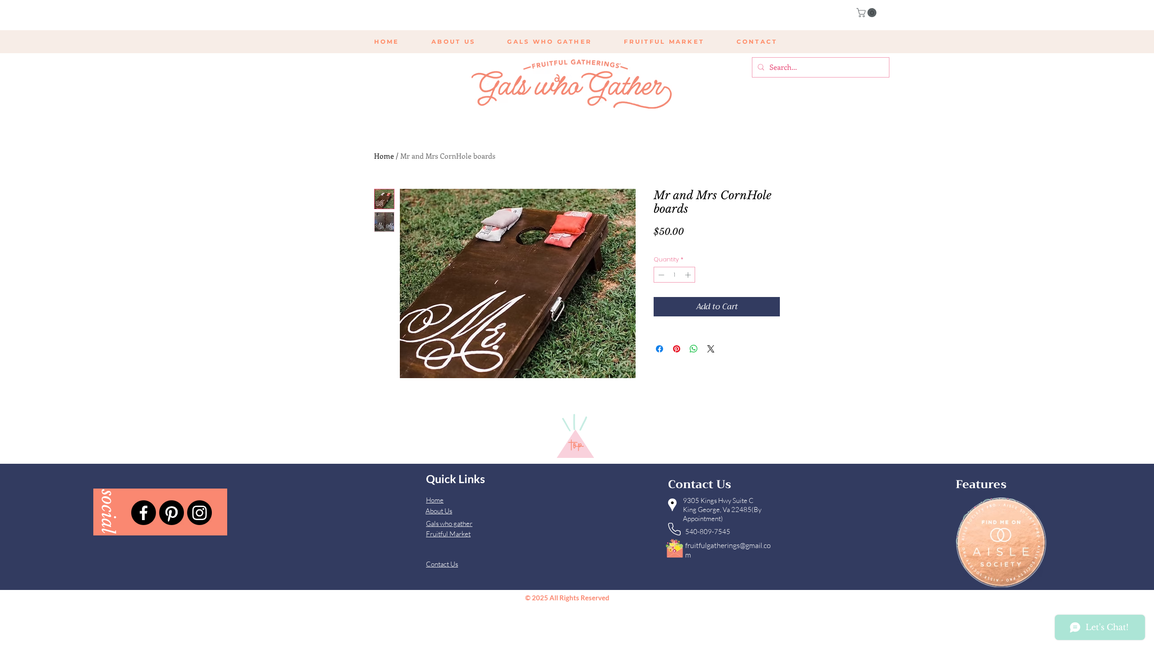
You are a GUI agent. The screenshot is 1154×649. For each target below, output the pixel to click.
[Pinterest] (171, 512)
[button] (867, 12)
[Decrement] (660, 275)
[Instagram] (199, 512)
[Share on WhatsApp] (693, 348)
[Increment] (688, 275)
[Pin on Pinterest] (676, 348)
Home (384, 155)
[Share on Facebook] (659, 348)
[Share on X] (710, 348)
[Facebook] (143, 512)
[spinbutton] (674, 275)
